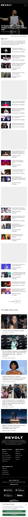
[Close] (25, 504)
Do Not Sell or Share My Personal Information (14, 511)
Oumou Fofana (7, 358)
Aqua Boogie (6, 31)
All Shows (4, 451)
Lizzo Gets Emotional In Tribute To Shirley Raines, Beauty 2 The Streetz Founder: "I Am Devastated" (19, 290)
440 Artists (5, 461)
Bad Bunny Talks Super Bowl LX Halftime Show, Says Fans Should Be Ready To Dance (18, 56)
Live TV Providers (6, 455)
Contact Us (5, 470)
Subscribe (4, 468)
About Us (18, 451)
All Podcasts (5, 453)
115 (12, 301)
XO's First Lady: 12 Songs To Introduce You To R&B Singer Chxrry (17, 161)
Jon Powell (6, 332)
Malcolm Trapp (17, 68)
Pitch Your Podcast (6, 457)
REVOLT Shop (5, 474)
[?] (6, 50)
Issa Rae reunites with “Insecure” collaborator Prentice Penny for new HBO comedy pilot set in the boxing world (14, 378)
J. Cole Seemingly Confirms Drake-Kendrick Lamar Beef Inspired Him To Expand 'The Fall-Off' (19, 273)
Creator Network (6, 459)
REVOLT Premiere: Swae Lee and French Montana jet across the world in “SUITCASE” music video (13, 427)
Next (17, 301)
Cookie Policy (14, 508)
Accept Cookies (14, 514)
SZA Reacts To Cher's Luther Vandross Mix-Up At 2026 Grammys (17, 235)
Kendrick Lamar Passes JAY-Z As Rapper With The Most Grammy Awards (18, 217)
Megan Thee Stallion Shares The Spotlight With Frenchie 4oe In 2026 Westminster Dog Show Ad (18, 152)
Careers (17, 459)
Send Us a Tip (19, 455)
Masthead (18, 453)
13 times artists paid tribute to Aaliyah (13, 330)
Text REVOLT (5, 472)
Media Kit (18, 457)
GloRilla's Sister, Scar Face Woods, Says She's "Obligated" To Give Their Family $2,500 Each (18, 64)
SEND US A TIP (14, 484)
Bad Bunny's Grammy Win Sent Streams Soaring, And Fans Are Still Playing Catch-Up (18, 109)
